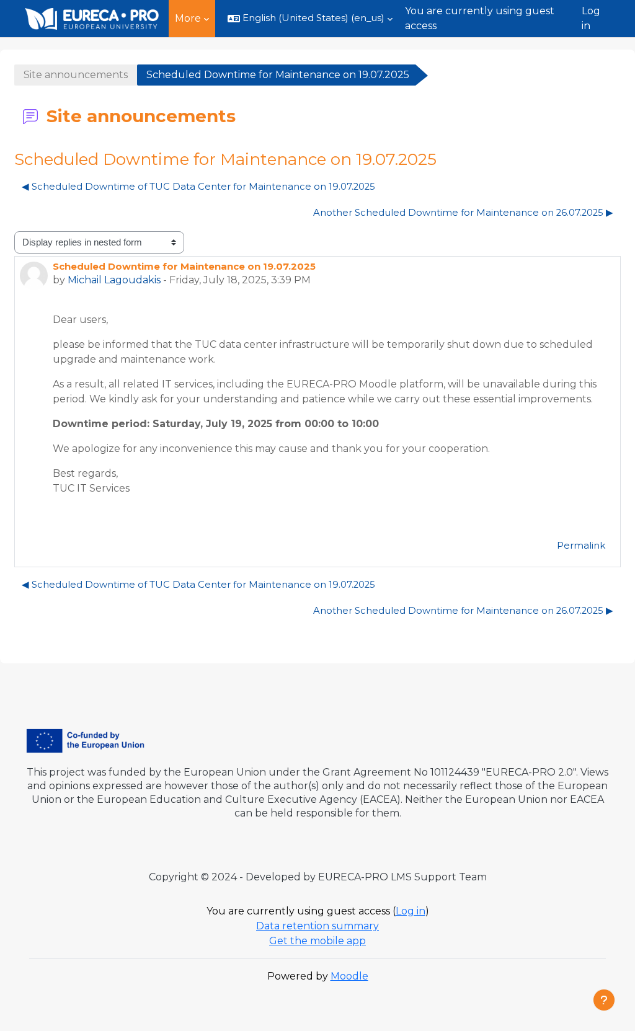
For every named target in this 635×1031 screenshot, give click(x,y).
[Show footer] (604, 1000)
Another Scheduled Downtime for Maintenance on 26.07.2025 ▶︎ (463, 212)
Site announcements (76, 75)
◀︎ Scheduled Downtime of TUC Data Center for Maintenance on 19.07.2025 (198, 186)
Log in (591, 18)
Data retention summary (317, 926)
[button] (310, 18)
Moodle (349, 976)
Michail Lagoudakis (114, 280)
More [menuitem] (188, 18)
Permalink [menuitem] (581, 545)
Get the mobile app (317, 941)
